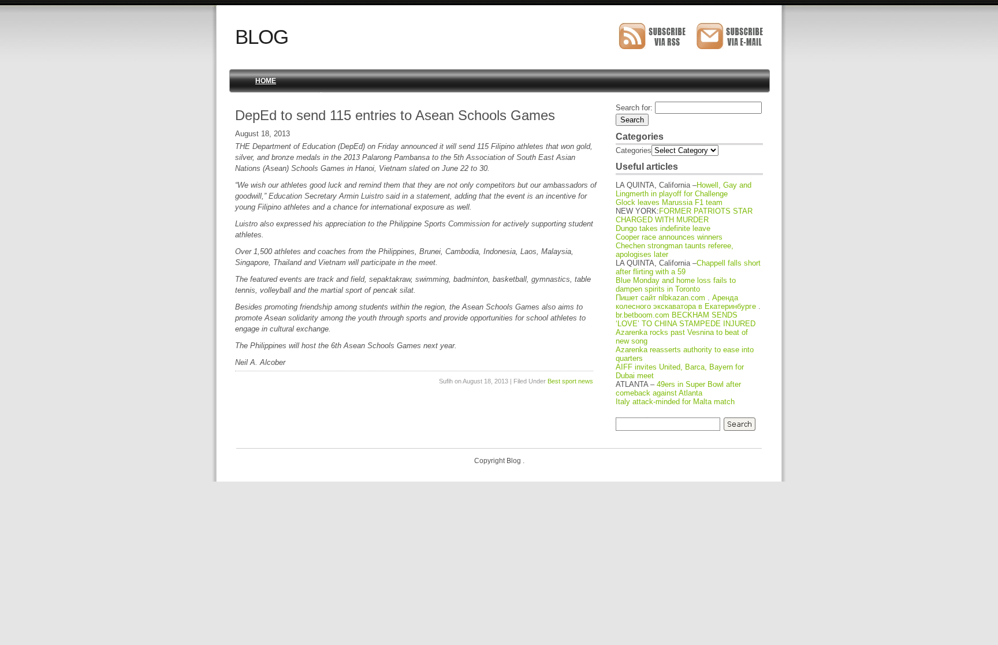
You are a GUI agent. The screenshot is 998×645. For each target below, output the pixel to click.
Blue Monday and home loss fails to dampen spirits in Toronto (676, 284)
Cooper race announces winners (669, 237)
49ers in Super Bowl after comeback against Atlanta (678, 388)
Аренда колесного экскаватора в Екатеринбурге (686, 302)
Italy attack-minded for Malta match (675, 401)
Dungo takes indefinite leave (663, 228)
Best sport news (570, 381)
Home (265, 81)
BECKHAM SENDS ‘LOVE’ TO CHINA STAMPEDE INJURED (685, 319)
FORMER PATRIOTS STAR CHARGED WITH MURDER (684, 215)
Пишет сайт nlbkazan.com (660, 297)
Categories (633, 150)
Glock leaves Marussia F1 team (669, 202)
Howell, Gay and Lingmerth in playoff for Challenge (683, 189)
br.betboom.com (642, 315)
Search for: (634, 107)
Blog (261, 36)
